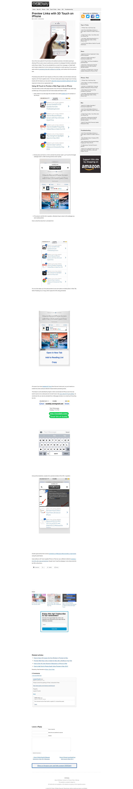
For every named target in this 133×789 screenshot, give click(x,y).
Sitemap (77, 780)
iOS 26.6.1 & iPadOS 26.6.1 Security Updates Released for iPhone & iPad (89, 70)
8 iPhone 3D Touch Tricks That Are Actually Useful (38, 603)
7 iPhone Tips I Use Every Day (88, 27)
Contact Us (65, 780)
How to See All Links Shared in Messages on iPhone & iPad (50, 663)
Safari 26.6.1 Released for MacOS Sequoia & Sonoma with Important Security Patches (89, 66)
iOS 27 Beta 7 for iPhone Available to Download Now (89, 61)
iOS (63, 9)
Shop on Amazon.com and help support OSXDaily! (54, 765)
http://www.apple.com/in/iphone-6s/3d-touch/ (44, 685)
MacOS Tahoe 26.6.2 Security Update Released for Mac (90, 123)
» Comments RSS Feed (36, 675)
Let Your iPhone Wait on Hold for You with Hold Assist (90, 44)
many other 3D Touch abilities (67, 394)
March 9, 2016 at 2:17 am (38, 680)
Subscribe (54, 628)
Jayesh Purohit (37, 679)
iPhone (43, 9)
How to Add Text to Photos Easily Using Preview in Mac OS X (51, 666)
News (59, 9)
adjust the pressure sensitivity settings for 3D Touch (64, 81)
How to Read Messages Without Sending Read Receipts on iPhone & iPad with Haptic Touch (69, 605)
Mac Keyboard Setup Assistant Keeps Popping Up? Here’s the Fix (90, 142)
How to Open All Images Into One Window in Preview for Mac (51, 658)
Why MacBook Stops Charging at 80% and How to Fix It (90, 138)
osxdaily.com (64, 93)
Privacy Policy (71, 780)
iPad (48, 9)
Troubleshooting (69, 9)
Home (34, 9)
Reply (34, 694)
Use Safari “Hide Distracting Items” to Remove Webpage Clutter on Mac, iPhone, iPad (89, 40)
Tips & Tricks (53, 9)
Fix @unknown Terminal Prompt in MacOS (89, 145)
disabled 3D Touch (47, 386)
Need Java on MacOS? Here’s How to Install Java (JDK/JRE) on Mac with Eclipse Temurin (90, 150)
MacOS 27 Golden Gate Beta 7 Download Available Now (88, 58)
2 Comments (41, 19)
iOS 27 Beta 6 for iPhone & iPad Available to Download (88, 90)
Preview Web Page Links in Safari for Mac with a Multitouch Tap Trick (54, 604)
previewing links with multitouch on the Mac (50, 69)
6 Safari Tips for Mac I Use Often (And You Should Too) (90, 35)
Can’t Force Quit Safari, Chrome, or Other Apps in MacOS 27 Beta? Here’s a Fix (90, 31)
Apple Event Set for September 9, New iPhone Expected (90, 54)
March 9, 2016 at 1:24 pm (40, 699)
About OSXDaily (58, 780)
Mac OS (39, 9)
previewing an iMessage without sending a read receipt (62, 553)
